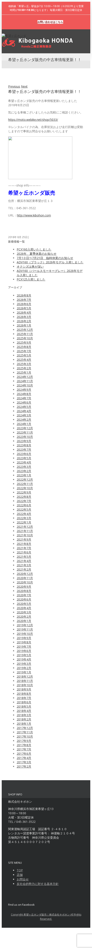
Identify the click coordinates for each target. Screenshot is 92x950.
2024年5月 (24, 407)
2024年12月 (25, 377)
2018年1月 (24, 724)
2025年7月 (24, 351)
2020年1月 (24, 621)
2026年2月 (24, 321)
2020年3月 (24, 612)
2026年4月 (24, 312)
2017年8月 (24, 745)
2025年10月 (25, 338)
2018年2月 (24, 719)
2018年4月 (24, 711)
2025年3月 (24, 364)
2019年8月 (24, 642)
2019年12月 (25, 625)
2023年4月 (24, 462)
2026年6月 (24, 304)
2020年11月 (25, 578)
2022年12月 (25, 479)
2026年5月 (24, 308)
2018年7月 (24, 698)
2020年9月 (24, 587)
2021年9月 (24, 539)
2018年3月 (24, 715)
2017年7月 (24, 749)
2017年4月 (24, 758)
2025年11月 (25, 334)
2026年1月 (24, 325)
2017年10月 (25, 736)
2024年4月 (24, 411)
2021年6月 (24, 552)
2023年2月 (24, 471)
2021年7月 (24, 548)
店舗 (20, 875)
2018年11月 (25, 681)
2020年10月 (25, 582)
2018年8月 (24, 694)
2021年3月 (24, 565)
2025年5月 (24, 355)
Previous (14, 86)
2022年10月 (25, 488)
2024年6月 (24, 402)
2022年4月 (24, 514)
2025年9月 (24, 342)
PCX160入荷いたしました (34, 249)
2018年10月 (25, 685)
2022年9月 (24, 492)
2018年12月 (25, 676)
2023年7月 (24, 449)
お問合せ (23, 879)
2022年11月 (25, 484)
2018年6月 (24, 702)
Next (24, 86)
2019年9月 (24, 638)
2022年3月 (24, 518)
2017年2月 (24, 766)
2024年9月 (24, 390)
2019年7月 (24, 646)
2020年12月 (25, 574)
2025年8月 (24, 347)
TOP (20, 870)
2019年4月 (24, 659)
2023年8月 (24, 445)
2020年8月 (24, 591)
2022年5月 (24, 509)
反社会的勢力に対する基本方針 (38, 884)
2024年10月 (25, 385)
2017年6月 (24, 754)
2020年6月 (24, 599)
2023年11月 (25, 432)
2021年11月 (25, 531)
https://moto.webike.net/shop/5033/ (33, 120)
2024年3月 (24, 415)
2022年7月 (24, 501)
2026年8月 (24, 295)
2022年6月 (24, 505)
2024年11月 (25, 381)
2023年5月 (24, 458)
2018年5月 (24, 706)
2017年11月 (25, 732)
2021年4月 (24, 561)
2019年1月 (24, 672)
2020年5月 (24, 604)
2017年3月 (24, 762)
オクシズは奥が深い (30, 266)
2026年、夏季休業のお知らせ (36, 254)
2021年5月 (24, 557)
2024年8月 (24, 394)
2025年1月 (24, 372)
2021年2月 (24, 569)
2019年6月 (24, 651)
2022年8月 (24, 497)
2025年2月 (24, 368)
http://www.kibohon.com (34, 215)
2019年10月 (25, 634)
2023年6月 (24, 454)
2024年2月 (24, 420)
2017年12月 (25, 728)
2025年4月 (24, 360)
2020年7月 (24, 595)
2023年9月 (24, 441)
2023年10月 (25, 437)
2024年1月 (24, 424)
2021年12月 (25, 527)
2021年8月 (24, 544)
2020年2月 (24, 616)
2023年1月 (24, 475)
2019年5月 (24, 655)
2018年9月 (24, 689)
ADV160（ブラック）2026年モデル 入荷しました (50, 262)
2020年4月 (24, 608)
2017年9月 (24, 741)
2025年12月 (25, 330)
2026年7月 (24, 300)
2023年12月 (25, 428)
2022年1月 (24, 522)
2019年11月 (25, 629)
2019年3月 (24, 664)
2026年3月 (24, 317)
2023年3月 (24, 467)
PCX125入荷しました (31, 279)
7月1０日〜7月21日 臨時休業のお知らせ (45, 258)
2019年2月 (24, 668)
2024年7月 (24, 398)
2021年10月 (25, 535)
